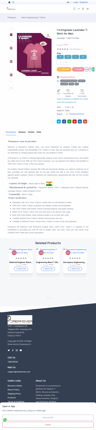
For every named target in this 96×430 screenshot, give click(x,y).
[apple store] (9, 2)
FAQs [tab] (39, 132)
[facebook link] (13, 350)
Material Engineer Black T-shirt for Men (27, 262)
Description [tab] (11, 132)
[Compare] (86, 69)
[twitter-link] (9, 350)
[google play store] (13, 2)
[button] (68, 2)
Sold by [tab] (31, 132)
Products (12, 17)
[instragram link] (17, 350)
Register (84, 2)
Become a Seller (15, 385)
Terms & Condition (16, 401)
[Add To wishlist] (90, 69)
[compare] (78, 9)
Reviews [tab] (22, 132)
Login (75, 2)
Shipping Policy (14, 393)
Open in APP (48, 417)
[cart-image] (83, 9)
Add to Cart (65, 69)
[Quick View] (30, 259)
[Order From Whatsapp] (93, 69)
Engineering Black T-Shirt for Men (51, 262)
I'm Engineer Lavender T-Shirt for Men (72, 31)
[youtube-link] (21, 350)
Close (48, 424)
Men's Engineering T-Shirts (34, 17)
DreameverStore (67, 77)
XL (83, 57)
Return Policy (14, 389)
